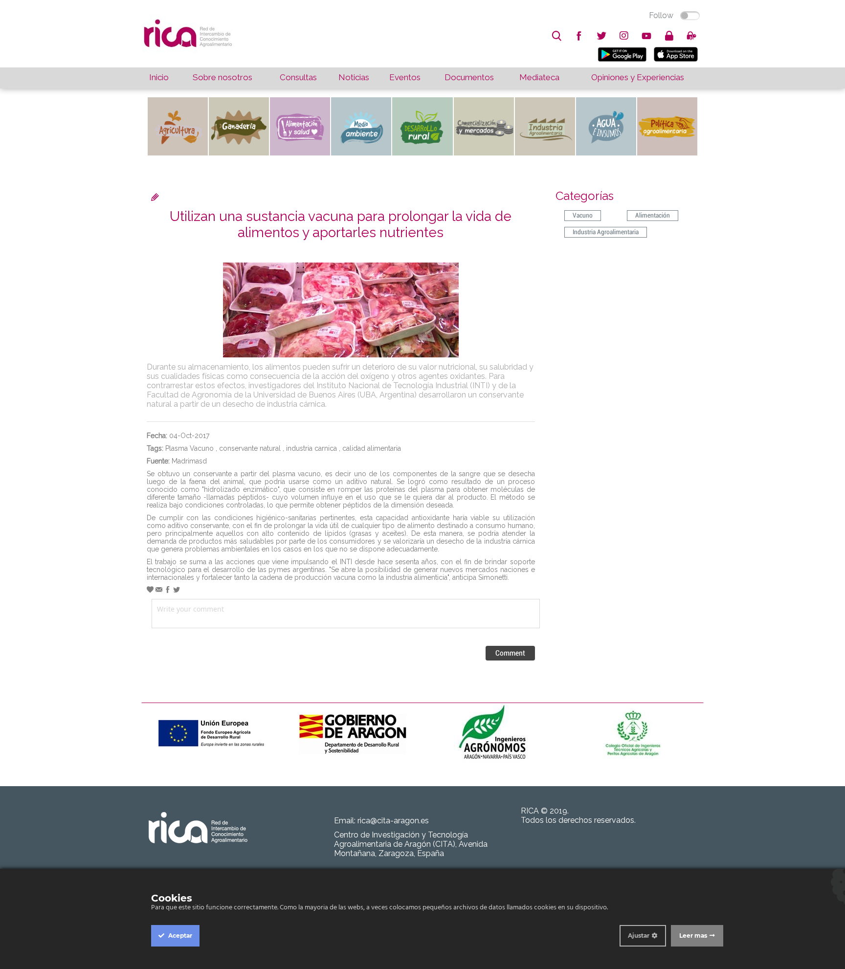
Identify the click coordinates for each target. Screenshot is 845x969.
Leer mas (693, 935)
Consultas (298, 77)
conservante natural (250, 448)
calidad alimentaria (371, 448)
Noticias (353, 77)
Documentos (469, 77)
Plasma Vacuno (189, 448)
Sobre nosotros (222, 77)
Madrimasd (189, 461)
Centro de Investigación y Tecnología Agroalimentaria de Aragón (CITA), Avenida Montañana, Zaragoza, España (411, 844)
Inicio (159, 77)
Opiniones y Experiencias (637, 77)
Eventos (405, 77)
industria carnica (311, 448)
